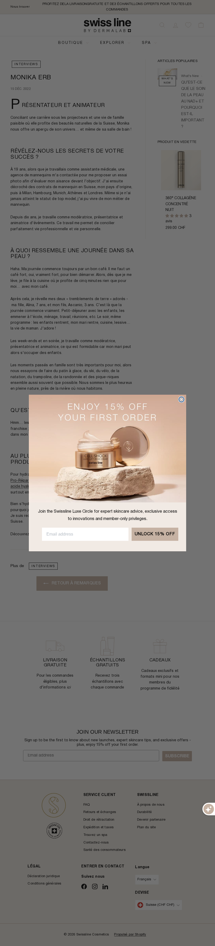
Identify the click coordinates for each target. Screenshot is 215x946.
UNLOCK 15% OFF (155, 534)
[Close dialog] (181, 399)
